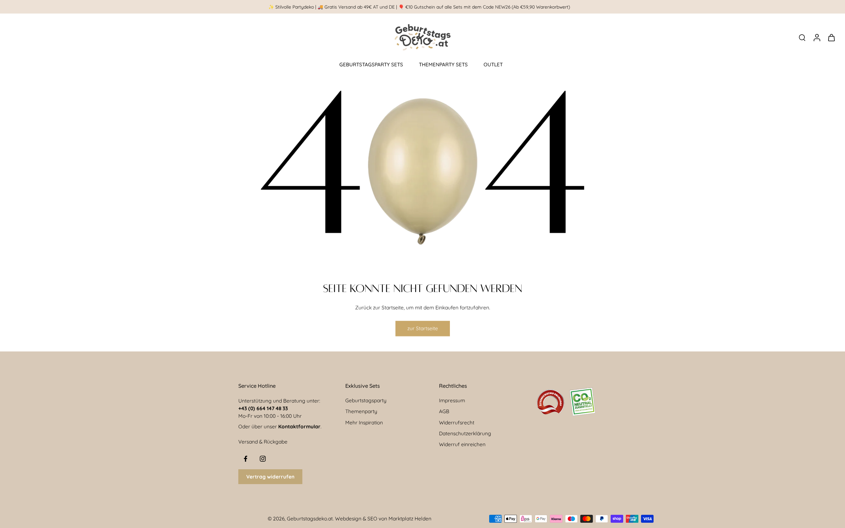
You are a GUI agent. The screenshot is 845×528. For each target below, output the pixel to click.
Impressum (452, 400)
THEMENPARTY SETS (443, 64)
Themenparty (361, 411)
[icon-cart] (831, 37)
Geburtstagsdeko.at (310, 518)
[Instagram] (262, 458)
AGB (444, 411)
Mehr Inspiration (364, 422)
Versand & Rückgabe (262, 442)
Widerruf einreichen (462, 444)
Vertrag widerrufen (270, 477)
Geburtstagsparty (366, 400)
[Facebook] (245, 458)
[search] (802, 37)
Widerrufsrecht (456, 422)
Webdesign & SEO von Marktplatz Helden (383, 518)
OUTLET (493, 64)
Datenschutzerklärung (465, 433)
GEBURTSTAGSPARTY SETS (371, 64)
